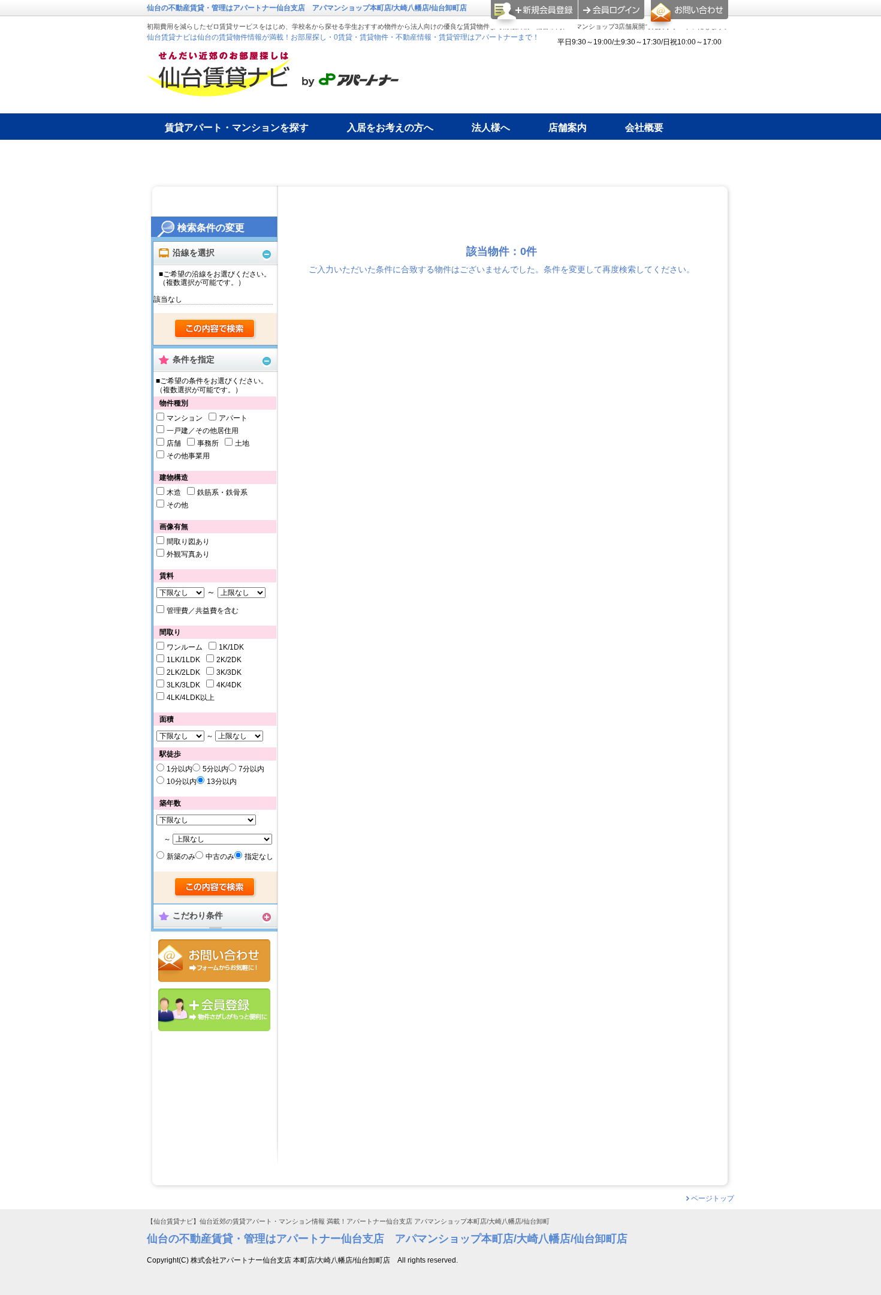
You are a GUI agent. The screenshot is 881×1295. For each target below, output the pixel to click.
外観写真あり (188, 554)
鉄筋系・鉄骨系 (222, 492)
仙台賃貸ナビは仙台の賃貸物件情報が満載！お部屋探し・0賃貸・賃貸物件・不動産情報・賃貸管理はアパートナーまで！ (343, 37)
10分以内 (182, 781)
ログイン (611, 9)
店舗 (174, 443)
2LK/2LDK (183, 672)
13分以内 (222, 781)
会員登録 (214, 1009)
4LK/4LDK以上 (191, 697)
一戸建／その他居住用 (203, 430)
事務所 (208, 443)
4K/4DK (229, 685)
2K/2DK (229, 660)
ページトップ (712, 1198)
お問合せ (214, 960)
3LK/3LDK (183, 685)
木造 (174, 492)
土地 (242, 443)
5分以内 (215, 769)
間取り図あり (188, 541)
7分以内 (251, 769)
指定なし (259, 856)
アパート (233, 418)
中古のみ (220, 856)
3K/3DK (229, 672)
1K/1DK (231, 647)
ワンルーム (185, 647)
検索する (215, 329)
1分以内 (179, 769)
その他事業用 (188, 456)
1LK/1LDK (183, 660)
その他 (177, 505)
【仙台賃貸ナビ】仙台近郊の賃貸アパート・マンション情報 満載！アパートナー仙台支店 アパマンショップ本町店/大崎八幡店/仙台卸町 (348, 1221)
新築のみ (181, 856)
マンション (185, 418)
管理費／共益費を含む (203, 610)
